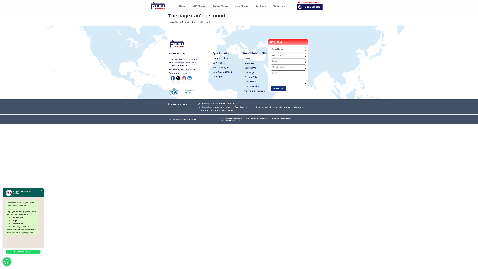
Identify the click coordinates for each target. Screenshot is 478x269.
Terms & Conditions (254, 91)
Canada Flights (220, 58)
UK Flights (217, 76)
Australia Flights (220, 67)
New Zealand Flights (222, 72)
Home (247, 58)
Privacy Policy (251, 77)
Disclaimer (250, 81)
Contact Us (250, 68)
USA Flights (218, 63)
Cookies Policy (251, 86)
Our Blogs (249, 72)
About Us (249, 63)
